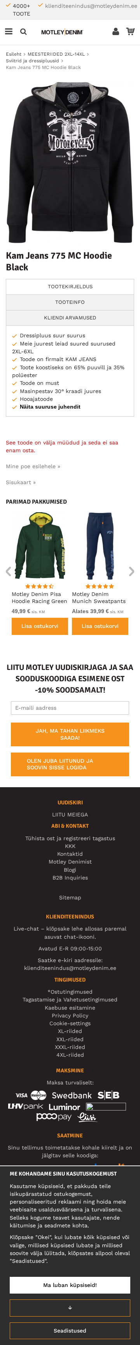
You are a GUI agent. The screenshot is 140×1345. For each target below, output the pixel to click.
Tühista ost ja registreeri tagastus (70, 838)
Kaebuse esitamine (70, 1008)
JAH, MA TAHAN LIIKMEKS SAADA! (70, 734)
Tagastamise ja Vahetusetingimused (70, 999)
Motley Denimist (70, 861)
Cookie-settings (70, 1023)
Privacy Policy (70, 1015)
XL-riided (70, 1031)
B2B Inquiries (70, 877)
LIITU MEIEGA (70, 814)
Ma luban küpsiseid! (70, 1285)
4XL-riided (70, 1055)
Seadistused (70, 1330)
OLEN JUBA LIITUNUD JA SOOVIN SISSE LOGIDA (60, 764)
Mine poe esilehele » (33, 466)
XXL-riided (70, 1039)
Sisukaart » (21, 482)
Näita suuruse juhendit (50, 407)
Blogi (70, 870)
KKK (70, 846)
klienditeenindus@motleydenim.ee (91, 6)
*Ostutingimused (70, 992)
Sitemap (70, 897)
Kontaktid (70, 854)
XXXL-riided (70, 1047)
